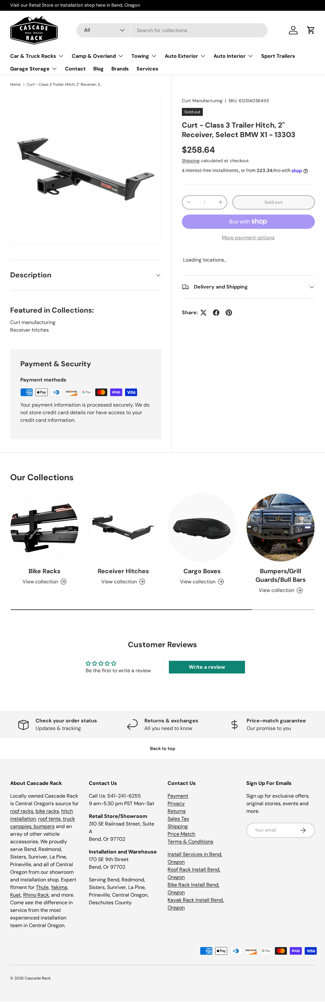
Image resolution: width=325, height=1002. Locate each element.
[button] (311, 30)
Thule (42, 887)
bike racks (47, 811)
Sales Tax (178, 818)
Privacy (176, 803)
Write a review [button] (207, 667)
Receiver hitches (29, 330)
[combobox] (172, 30)
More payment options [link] (248, 237)
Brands (120, 68)
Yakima (59, 887)
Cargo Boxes (202, 571)
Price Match (181, 834)
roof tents (49, 818)
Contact (75, 68)
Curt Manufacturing (202, 100)
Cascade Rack (37, 978)
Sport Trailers (278, 56)
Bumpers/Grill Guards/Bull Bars (280, 575)
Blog (98, 68)
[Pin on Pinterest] (228, 312)
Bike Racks (44, 571)
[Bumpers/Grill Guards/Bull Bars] (281, 527)
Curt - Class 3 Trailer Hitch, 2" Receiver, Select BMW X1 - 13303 (65, 84)
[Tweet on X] (203, 312)
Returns (177, 811)
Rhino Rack (36, 895)
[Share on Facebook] (216, 312)
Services (147, 68)
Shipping (191, 160)
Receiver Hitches (123, 571)
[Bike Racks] (44, 527)
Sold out (273, 202)
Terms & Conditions (190, 841)
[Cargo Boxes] (202, 527)
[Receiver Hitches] (123, 527)
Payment (178, 796)
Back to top (162, 748)
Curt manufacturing (33, 322)
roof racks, (22, 811)
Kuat (15, 895)
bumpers (44, 826)
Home (15, 84)
